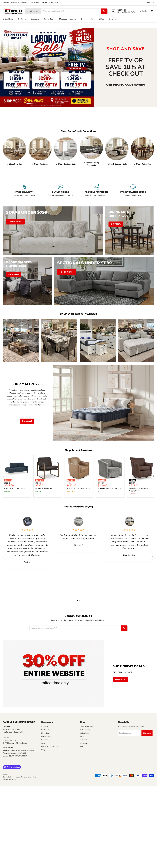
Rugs (93, 19)
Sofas (82, 736)
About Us (6, 3)
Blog (56, 3)
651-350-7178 (10, 740)
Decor (84, 19)
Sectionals (83, 740)
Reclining (22, 19)
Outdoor (113, 19)
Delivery (44, 3)
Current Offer (34, 3)
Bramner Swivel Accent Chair (110, 488)
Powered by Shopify (9, 779)
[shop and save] (47, 67)
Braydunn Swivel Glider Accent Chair (139, 489)
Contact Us (15, 3)
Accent (73, 19)
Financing (24, 3)
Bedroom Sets (85, 730)
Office (102, 19)
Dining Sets (84, 733)
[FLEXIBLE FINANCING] (96, 191)
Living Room (8, 19)
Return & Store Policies (50, 746)
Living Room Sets (86, 726)
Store (51, 3)
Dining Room (49, 19)
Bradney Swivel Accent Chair (79, 488)
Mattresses (84, 743)
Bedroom (35, 19)
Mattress (63, 19)
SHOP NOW (120, 679)
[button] (143, 11)
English (149, 3)
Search (5, 775)
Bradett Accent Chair (44, 488)
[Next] (153, 476)
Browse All (27, 421)
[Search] (104, 11)
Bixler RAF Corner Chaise (15, 488)
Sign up (147, 733)
